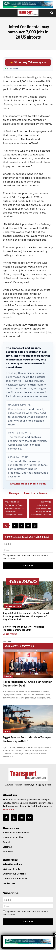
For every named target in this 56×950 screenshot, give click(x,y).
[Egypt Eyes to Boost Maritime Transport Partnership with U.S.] (28, 719)
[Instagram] (14, 817)
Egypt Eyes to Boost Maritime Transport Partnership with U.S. (28, 739)
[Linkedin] (21, 817)
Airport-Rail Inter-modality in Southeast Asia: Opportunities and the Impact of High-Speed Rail (26, 616)
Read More (8, 809)
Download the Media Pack (28, 483)
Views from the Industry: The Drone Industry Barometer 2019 (23, 628)
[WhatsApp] (34, 525)
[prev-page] (4, 641)
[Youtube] (29, 817)
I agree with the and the (25, 557)
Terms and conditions (30, 555)
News (43, 493)
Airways (13, 493)
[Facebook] (15, 525)
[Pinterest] (28, 525)
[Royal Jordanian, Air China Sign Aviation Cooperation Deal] (28, 663)
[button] (4, 13)
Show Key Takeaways (28, 62)
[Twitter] (21, 525)
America (29, 493)
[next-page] (9, 641)
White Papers (13, 606)
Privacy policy (9, 558)
